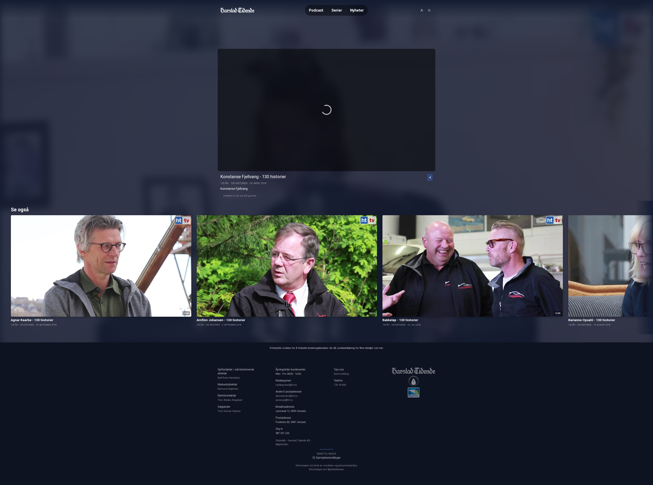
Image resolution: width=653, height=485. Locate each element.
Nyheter (357, 10)
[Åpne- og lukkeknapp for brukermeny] (421, 10)
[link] (237, 10)
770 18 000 (340, 385)
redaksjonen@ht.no (286, 385)
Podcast (316, 10)
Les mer (378, 348)
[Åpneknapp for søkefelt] (429, 10)
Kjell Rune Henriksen (229, 377)
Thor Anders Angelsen (230, 400)
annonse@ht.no (284, 400)
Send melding (341, 373)
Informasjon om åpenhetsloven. (326, 469)
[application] (326, 110)
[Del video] (430, 177)
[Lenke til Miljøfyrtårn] (413, 392)
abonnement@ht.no (287, 396)
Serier (336, 10)
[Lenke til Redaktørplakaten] (413, 381)
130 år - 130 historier (234, 183)
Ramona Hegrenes (228, 388)
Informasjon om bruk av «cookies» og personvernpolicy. (326, 465)
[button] (326, 109)
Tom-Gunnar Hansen (229, 411)
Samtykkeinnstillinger (328, 457)
